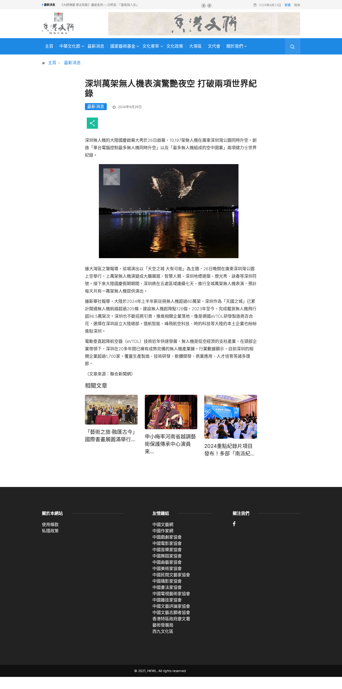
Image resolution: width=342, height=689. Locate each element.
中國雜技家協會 (167, 600)
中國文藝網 (162, 524)
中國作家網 (162, 530)
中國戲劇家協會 (167, 537)
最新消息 (95, 46)
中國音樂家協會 (167, 549)
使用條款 (50, 524)
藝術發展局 (162, 625)
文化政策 (174, 46)
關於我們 (234, 46)
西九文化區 (162, 631)
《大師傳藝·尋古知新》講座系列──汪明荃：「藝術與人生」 (99, 5)
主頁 (49, 46)
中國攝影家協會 (167, 581)
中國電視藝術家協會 (171, 593)
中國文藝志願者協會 (171, 612)
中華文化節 (69, 46)
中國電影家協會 (167, 543)
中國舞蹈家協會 (167, 556)
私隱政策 (50, 530)
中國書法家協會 (167, 587)
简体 (297, 5)
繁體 (288, 5)
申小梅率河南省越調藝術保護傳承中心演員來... (170, 443)
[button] (203, 5)
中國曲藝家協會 (167, 562)
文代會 (214, 46)
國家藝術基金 (122, 46)
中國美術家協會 (167, 568)
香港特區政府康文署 (171, 618)
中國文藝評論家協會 (171, 606)
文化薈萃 (150, 46)
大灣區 (195, 46)
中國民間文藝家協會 (171, 574)
